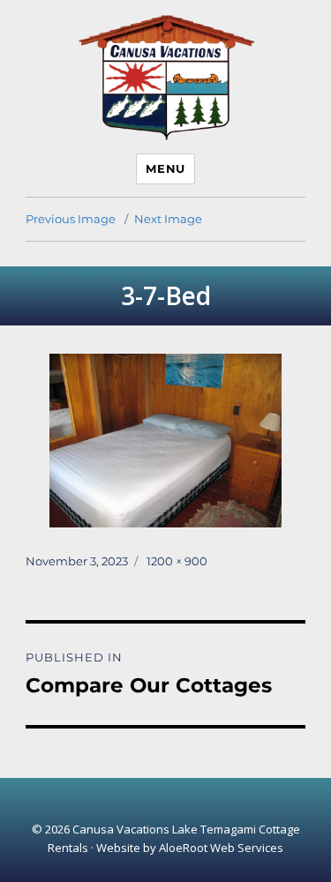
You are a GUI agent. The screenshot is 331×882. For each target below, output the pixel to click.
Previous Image (71, 219)
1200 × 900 (177, 561)
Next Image (168, 219)
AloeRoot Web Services (221, 848)
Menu (165, 168)
